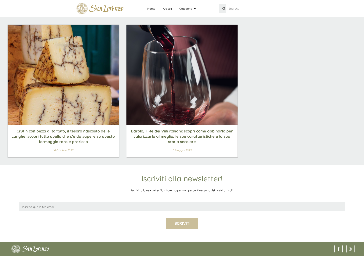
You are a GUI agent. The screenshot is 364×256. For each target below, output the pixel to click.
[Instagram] (350, 249)
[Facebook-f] (338, 249)
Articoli (167, 8)
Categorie (185, 8)
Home (151, 8)
